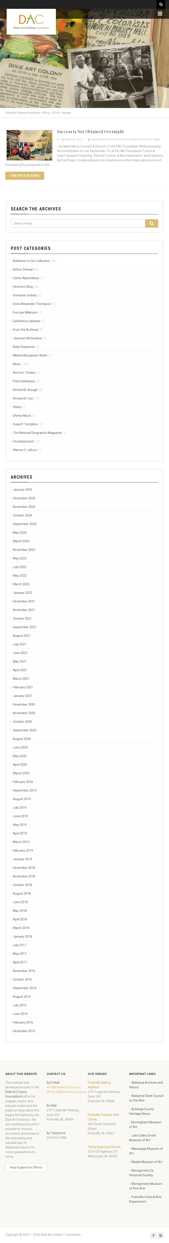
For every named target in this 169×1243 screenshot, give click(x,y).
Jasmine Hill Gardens (27, 338)
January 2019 (22, 859)
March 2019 (21, 842)
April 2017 (20, 962)
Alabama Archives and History (146, 1085)
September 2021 (25, 627)
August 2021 (22, 635)
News (156, 139)
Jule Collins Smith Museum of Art (142, 1138)
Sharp (17, 407)
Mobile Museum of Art (146, 1162)
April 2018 (20, 919)
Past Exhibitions (24, 381)
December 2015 (24, 1031)
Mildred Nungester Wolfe (30, 355)
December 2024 (24, 498)
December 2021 (24, 601)
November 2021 (24, 610)
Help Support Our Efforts (26, 1167)
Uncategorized (23, 441)
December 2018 (24, 868)
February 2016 (23, 1022)
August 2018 (22, 893)
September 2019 (25, 790)
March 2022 (21, 584)
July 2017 (19, 945)
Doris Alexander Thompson (32, 304)
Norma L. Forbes (24, 372)
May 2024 (20, 532)
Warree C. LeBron (25, 450)
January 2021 (22, 696)
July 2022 (19, 567)
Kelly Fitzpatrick (24, 347)
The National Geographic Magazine (37, 433)
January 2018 (22, 936)
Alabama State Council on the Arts (146, 1098)
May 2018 (20, 910)
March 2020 (21, 773)
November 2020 (24, 713)
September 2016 (25, 988)
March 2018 (21, 928)
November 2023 (24, 550)
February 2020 (23, 782)
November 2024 (24, 507)
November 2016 (24, 971)
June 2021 (20, 653)
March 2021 (21, 678)
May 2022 (20, 575)
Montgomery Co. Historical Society (141, 1173)
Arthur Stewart (23, 269)
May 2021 (20, 661)
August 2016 (22, 996)
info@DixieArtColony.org (64, 1087)
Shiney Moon (22, 415)
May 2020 (20, 756)
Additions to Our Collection (111, 139)
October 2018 (22, 885)
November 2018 (24, 876)
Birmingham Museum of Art (145, 1124)
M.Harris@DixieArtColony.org (66, 1092)
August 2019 (22, 799)
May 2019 (20, 825)
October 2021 (22, 618)
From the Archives (25, 329)
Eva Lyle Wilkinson (25, 312)
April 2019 (20, 833)
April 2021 (20, 670)
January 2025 (22, 489)
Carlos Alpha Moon (26, 278)
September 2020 (25, 730)
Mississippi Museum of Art (146, 1151)
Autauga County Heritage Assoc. (141, 1111)
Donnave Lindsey (25, 295)
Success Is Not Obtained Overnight (90, 131)
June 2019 (20, 816)
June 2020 (20, 747)
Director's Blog (141, 139)
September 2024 (25, 524)
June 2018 (20, 902)
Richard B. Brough (25, 390)
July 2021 (19, 644)
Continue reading (25, 175)
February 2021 (23, 687)
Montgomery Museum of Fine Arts (145, 1186)
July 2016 (19, 1005)
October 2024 (22, 515)
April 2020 (20, 764)
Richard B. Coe (23, 398)
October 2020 (22, 721)
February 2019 (23, 850)
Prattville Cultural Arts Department (145, 1199)
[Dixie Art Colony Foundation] (31, 22)
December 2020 (24, 704)
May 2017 (20, 953)
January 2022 (22, 593)
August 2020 (22, 739)
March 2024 (21, 541)
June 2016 (20, 1014)
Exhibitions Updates (26, 321)
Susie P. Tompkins (25, 424)
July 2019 (19, 807)
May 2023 (20, 558)
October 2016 (22, 979)
